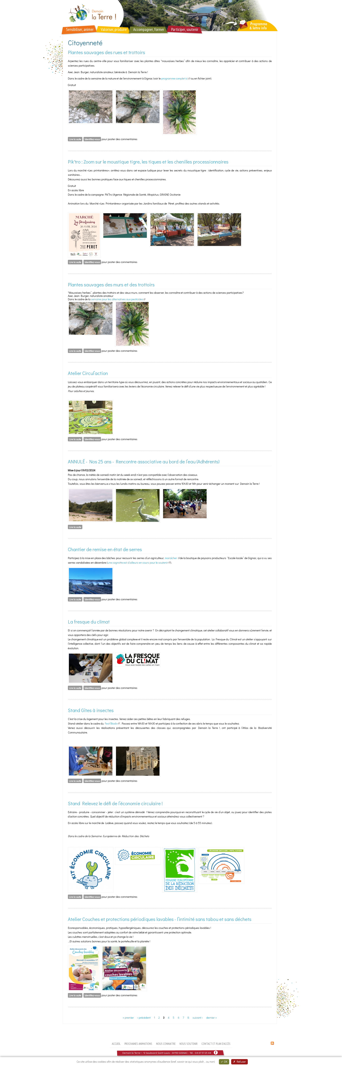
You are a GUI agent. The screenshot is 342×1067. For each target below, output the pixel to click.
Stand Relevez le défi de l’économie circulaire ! (115, 803)
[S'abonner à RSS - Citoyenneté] (272, 1044)
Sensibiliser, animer (80, 29)
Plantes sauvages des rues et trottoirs (106, 52)
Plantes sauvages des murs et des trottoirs (111, 284)
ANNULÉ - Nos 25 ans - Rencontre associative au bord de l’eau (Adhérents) (143, 461)
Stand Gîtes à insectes (91, 710)
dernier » (211, 1017)
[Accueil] (171, 15)
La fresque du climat (89, 622)
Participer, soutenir (184, 29)
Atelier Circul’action (88, 373)
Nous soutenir (189, 1044)
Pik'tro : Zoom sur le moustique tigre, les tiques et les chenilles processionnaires (148, 162)
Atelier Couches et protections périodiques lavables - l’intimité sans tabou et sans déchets (159, 919)
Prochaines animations (138, 1044)
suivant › (198, 1017)
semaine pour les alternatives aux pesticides (118, 299)
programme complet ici (175, 78)
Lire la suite (75, 139)
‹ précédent (144, 1017)
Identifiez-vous (92, 139)
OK (225, 1061)
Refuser (241, 1061)
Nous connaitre (166, 1044)
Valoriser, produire (114, 29)
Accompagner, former (148, 29)
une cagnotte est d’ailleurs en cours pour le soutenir (138, 562)
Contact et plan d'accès (215, 1044)
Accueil (116, 1044)
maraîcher (172, 558)
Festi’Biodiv (112, 723)
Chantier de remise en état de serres (105, 549)
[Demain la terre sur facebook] (216, 1052)
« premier (128, 1017)
